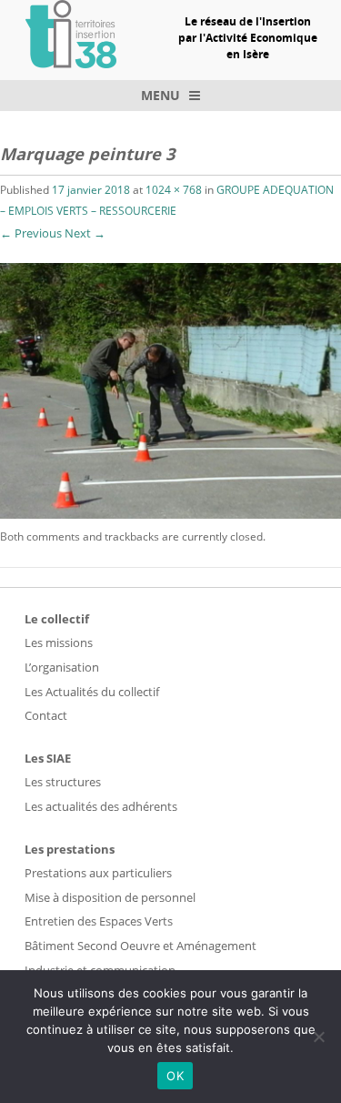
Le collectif (57, 619)
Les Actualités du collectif (92, 691)
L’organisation (62, 667)
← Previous (31, 233)
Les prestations (70, 849)
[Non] (318, 1036)
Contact (46, 715)
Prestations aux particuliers (98, 873)
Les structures (63, 782)
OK (175, 1075)
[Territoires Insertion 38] (70, 63)
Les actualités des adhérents (101, 806)
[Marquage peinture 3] (170, 513)
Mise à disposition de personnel (110, 897)
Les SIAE (48, 758)
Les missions (59, 642)
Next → (85, 233)
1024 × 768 (173, 189)
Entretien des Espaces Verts (99, 921)
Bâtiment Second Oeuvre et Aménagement (140, 945)
